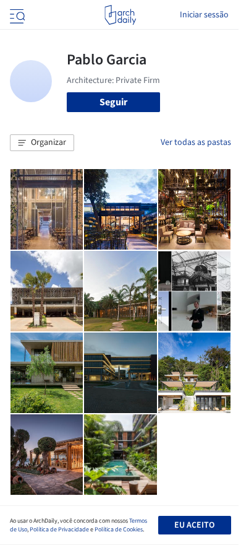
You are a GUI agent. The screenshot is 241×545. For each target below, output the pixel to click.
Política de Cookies (119, 529)
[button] (42, 143)
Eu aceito (194, 525)
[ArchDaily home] (120, 15)
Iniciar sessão (204, 15)
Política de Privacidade (59, 529)
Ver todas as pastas (196, 142)
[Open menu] (16, 15)
